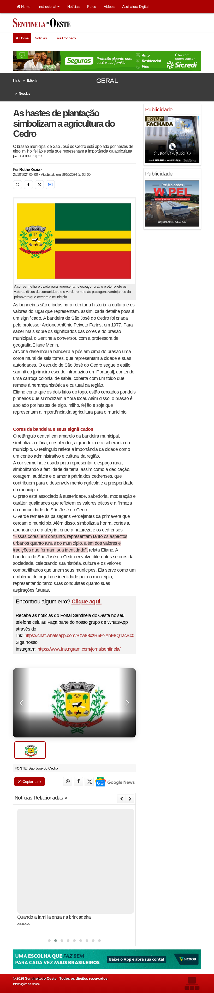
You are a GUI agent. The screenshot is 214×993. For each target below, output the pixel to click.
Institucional (47, 6)
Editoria (32, 80)
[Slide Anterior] (121, 798)
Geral (107, 80)
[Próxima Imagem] (127, 702)
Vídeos (109, 6)
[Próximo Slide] (130, 798)
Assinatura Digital (135, 6)
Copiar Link (31, 781)
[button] (49, 940)
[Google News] (50, 184)
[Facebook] (28, 184)
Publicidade (159, 109)
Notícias (73, 6)
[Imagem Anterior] (21, 702)
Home (25, 6)
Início (16, 80)
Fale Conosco (65, 38)
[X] (39, 184)
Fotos (91, 6)
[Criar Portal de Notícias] (192, 983)
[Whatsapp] (17, 184)
